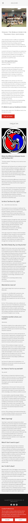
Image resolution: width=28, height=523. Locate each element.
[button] (3, 3)
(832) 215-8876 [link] (14, 3)
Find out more (8, 116)
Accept (20, 519)
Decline (7, 519)
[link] (11, 504)
